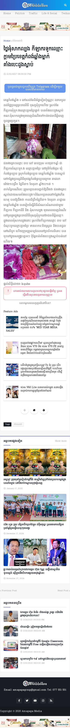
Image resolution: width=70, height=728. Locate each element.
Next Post (63, 590)
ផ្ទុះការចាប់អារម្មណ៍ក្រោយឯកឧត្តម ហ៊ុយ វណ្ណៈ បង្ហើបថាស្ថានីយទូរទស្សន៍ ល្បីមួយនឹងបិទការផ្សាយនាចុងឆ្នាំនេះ (32, 571)
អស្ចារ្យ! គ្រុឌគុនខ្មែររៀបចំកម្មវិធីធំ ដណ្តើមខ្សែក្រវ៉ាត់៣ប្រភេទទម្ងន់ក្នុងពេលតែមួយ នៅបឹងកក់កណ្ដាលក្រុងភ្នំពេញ (35, 481)
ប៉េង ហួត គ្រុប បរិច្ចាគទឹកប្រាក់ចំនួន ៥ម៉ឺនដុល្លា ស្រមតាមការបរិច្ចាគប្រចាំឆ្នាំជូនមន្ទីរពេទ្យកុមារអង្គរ (34, 526)
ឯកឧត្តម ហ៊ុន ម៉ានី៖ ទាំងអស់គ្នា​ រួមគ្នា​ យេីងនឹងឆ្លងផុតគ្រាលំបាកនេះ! (41, 614)
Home (7, 13)
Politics (20, 13)
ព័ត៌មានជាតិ (17, 40)
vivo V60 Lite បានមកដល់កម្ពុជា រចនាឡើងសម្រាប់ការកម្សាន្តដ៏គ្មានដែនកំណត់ (42, 389)
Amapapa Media (32, 711)
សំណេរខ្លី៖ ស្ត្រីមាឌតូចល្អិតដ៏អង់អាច (36, 627)
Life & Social (49, 13)
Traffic (33, 13)
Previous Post (9, 590)
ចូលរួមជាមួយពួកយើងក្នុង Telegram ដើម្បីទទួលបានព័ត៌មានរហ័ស (35, 88)
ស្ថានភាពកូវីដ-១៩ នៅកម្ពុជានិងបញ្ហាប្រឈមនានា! (43, 659)
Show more (60, 441)
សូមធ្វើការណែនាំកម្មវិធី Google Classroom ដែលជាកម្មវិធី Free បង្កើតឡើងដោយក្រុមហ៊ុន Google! (41, 645)
